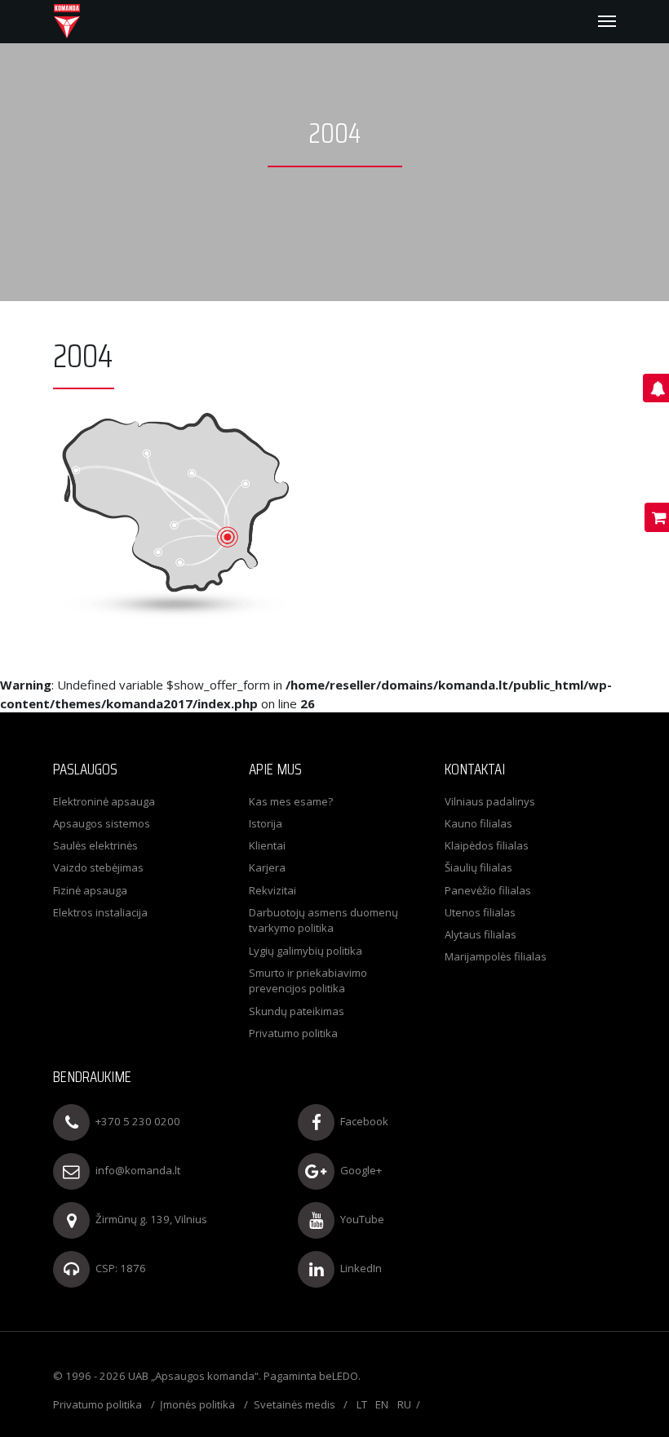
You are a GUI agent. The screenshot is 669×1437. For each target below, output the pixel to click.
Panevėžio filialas (488, 890)
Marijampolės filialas (496, 956)
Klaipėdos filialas (487, 845)
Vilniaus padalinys (490, 801)
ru (404, 1404)
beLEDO (338, 1375)
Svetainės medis (294, 1404)
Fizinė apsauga (90, 890)
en (381, 1404)
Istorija (265, 823)
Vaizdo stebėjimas (98, 867)
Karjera (267, 867)
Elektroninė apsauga (104, 801)
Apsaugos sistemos (101, 823)
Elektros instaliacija (100, 912)
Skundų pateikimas (296, 1011)
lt (362, 1404)
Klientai (267, 845)
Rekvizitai (272, 890)
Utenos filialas (480, 912)
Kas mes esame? (291, 801)
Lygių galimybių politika (305, 950)
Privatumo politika (293, 1033)
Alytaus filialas (480, 934)
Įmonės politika (197, 1404)
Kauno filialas (478, 823)
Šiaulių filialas (478, 867)
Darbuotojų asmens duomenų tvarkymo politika (323, 920)
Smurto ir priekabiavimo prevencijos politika (308, 980)
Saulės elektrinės (95, 845)
